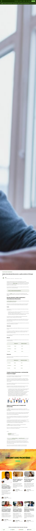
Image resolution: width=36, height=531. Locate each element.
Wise (11, 293)
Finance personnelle (4, 484)
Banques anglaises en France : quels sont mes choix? (17, 480)
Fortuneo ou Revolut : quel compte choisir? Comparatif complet (6, 510)
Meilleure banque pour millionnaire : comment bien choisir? (29, 510)
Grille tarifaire (9, 433)
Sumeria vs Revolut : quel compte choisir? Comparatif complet (17, 510)
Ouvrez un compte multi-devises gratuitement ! (14, 290)
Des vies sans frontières (26, 3)
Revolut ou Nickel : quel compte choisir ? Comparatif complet (6, 487)
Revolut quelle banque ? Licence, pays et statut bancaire (29, 480)
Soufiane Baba (6, 497)
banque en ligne (15, 283)
